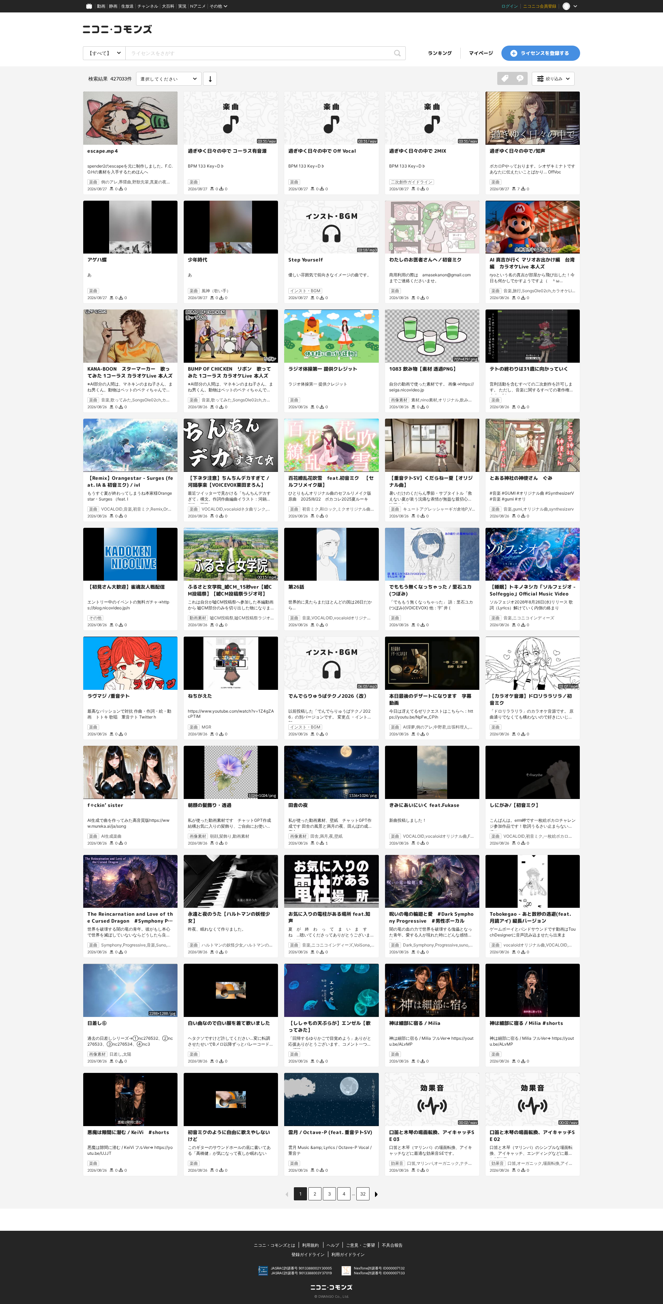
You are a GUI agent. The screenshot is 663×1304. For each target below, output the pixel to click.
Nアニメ (198, 6)
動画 (101, 6)
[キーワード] (520, 79)
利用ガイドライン (348, 1254)
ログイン (509, 6)
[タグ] (504, 79)
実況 (182, 6)
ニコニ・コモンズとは (274, 1245)
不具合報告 (392, 1245)
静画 (113, 6)
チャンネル (147, 6)
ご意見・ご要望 (360, 1245)
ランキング (440, 53)
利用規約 (310, 1245)
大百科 (168, 6)
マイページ (481, 53)
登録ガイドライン (308, 1254)
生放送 (127, 6)
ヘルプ (333, 1245)
